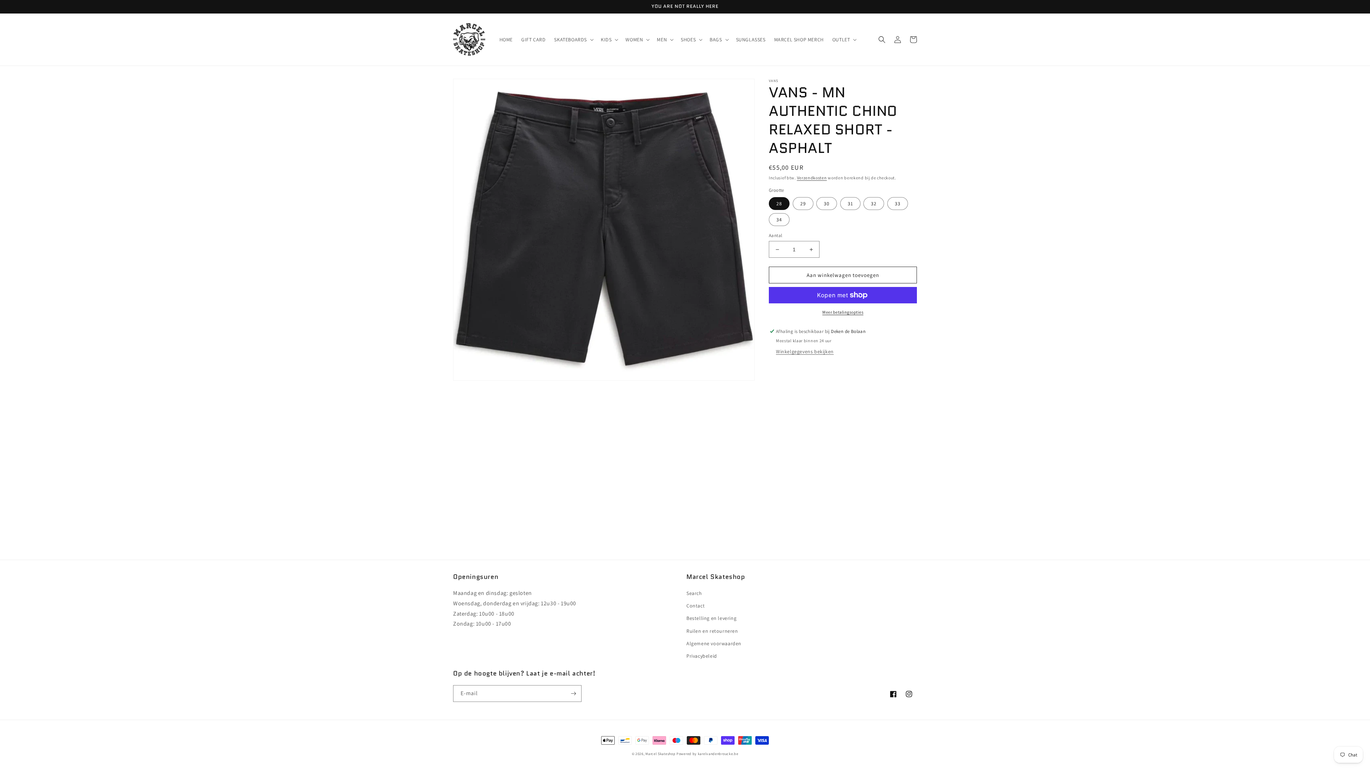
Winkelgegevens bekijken (805, 351)
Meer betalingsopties (842, 312)
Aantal (775, 235)
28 (779, 203)
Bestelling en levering (711, 618)
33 (897, 203)
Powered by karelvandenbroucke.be (707, 753)
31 (850, 203)
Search (694, 593)
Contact (695, 605)
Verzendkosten (812, 177)
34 (779, 219)
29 (803, 203)
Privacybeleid (701, 656)
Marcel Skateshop (660, 753)
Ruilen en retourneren (712, 631)
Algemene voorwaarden (713, 643)
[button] (573, 39)
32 (874, 203)
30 (826, 203)
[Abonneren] (573, 693)
